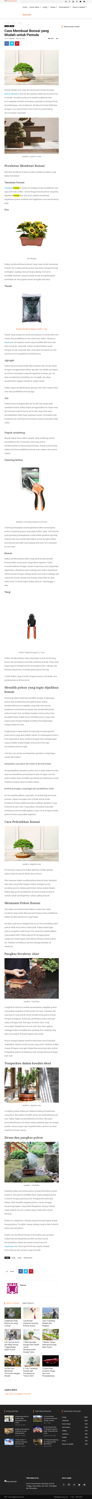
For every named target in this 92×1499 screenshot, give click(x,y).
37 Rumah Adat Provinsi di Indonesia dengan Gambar (50, 1418)
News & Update (79, 7)
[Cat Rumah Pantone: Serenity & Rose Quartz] (31, 1313)
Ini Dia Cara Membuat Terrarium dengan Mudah (12, 1372)
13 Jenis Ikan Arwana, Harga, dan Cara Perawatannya (48, 1372)
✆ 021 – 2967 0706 (76, 1497)
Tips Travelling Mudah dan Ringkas (48, 1323)
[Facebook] (69, 1)
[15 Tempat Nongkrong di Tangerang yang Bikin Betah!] (37, 1442)
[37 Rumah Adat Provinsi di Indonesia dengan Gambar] (37, 1419)
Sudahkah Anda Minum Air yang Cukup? (11, 1323)
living (19, 1258)
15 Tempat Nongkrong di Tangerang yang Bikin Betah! (51, 1442)
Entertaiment (64, 7)
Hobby (12, 26)
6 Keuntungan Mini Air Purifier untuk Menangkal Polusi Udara (22, 1419)
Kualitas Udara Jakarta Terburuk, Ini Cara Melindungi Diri (22, 1431)
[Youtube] (84, 1)
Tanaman (8, 188)
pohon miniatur (11, 94)
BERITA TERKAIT (13, 1303)
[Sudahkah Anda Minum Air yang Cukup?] (12, 1313)
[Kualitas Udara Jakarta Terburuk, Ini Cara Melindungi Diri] (8, 1431)
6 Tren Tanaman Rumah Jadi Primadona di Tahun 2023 (30, 1372)
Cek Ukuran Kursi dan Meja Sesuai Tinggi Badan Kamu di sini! (11, 1346)
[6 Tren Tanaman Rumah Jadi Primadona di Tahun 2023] (31, 1361)
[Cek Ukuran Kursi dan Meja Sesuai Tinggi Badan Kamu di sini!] (12, 1334)
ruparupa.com (10, 1246)
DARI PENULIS (28, 1303)
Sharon (11, 38)
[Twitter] (80, 1)
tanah (7, 342)
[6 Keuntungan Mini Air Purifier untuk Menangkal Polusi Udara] (8, 1419)
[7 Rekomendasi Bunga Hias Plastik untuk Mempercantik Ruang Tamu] (31, 1334)
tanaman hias (28, 1258)
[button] (66, 1)
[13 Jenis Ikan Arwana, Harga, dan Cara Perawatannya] (50, 1361)
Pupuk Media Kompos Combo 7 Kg (31, 329)
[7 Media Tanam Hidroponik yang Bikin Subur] (50, 1334)
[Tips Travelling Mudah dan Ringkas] (50, 1313)
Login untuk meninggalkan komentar (17, 1394)
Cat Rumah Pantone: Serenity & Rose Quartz (30, 1323)
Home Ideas (34, 7)
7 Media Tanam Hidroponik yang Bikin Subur (49, 1344)
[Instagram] (73, 1)
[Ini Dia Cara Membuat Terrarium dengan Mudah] (12, 1361)
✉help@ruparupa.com (61, 1497)
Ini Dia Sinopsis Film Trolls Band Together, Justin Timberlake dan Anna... (51, 1430)
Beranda (7, 23)
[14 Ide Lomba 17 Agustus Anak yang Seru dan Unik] (8, 1442)
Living (45, 7)
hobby (13, 1258)
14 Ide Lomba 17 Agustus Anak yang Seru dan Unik (21, 1442)
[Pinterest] (76, 1)
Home (25, 7)
